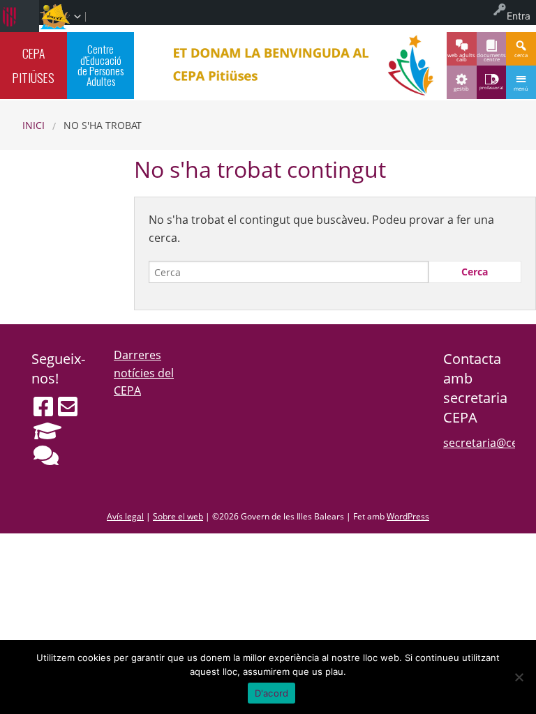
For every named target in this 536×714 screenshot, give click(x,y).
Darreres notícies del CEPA (144, 372)
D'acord (272, 693)
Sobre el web (178, 516)
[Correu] (67, 406)
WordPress (408, 516)
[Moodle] (47, 431)
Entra (518, 16)
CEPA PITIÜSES (33, 65)
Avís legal (125, 516)
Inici (33, 125)
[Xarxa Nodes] (46, 455)
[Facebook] (43, 406)
